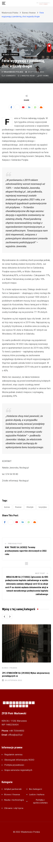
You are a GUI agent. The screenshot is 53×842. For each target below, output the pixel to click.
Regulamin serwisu (13, 754)
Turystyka (43, 507)
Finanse (18, 507)
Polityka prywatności (14, 765)
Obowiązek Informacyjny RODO (19, 760)
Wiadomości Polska (13, 72)
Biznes (7, 507)
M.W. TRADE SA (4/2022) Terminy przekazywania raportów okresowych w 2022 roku (25, 551)
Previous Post (15, 544)
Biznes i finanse (9, 668)
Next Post (40, 573)
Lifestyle (30, 507)
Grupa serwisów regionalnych (18, 770)
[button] (4, 616)
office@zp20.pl (15, 735)
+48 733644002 (16, 730)
